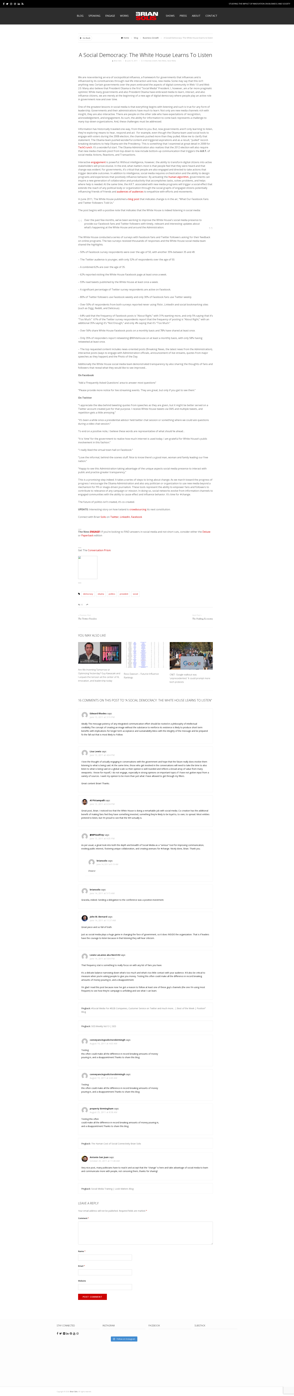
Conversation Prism (99, 550)
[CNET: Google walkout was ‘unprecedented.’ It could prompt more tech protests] (191, 656)
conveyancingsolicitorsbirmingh (107, 1039)
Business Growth (151, 37)
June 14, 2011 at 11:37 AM (103, 920)
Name (81, 1251)
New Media (162, 61)
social (135, 594)
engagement (98, 162)
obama (101, 594)
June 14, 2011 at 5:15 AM (102, 893)
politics (112, 594)
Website (82, 1280)
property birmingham (101, 1108)
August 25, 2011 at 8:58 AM (103, 1112)
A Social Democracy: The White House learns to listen (145, 54)
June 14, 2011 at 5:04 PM (102, 958)
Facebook (136, 517)
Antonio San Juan (99, 1157)
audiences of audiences (130, 191)
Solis (103, 517)
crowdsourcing (137, 509)
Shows (170, 15)
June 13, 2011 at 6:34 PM (102, 804)
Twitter (114, 517)
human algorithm (178, 177)
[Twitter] (7, 4)
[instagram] (11, 4)
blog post (133, 199)
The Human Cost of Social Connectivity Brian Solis (116, 1143)
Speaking (94, 15)
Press (183, 15)
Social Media (171, 61)
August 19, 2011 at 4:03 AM (103, 1043)
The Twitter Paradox (87, 618)
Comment (83, 1218)
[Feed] (23, 4)
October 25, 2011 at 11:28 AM (105, 1160)
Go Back (86, 38)
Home (126, 37)
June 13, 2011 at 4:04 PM (102, 755)
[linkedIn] (19, 4)
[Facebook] (3, 4)
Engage (110, 15)
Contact (211, 15)
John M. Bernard (98, 916)
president (124, 594)
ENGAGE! (95, 531)
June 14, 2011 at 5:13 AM (107, 864)
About (196, 15)
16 (81, 604)
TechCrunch (85, 147)
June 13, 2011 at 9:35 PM (102, 838)
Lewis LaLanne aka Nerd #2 (105, 954)
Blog (80, 15)
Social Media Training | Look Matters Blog (112, 1188)
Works (124, 15)
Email (81, 1266)
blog (136, 37)
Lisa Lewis (95, 751)
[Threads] (15, 4)
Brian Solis (147, 16)
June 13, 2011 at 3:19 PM (102, 717)
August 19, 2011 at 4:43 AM (103, 1077)
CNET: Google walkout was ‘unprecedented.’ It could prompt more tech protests (190, 678)
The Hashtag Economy (202, 618)
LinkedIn (125, 517)
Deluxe (206, 531)
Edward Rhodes (98, 713)
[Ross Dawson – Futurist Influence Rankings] (145, 655)
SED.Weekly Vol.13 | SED (103, 1026)
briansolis (102, 860)
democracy (88, 594)
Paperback (87, 535)
